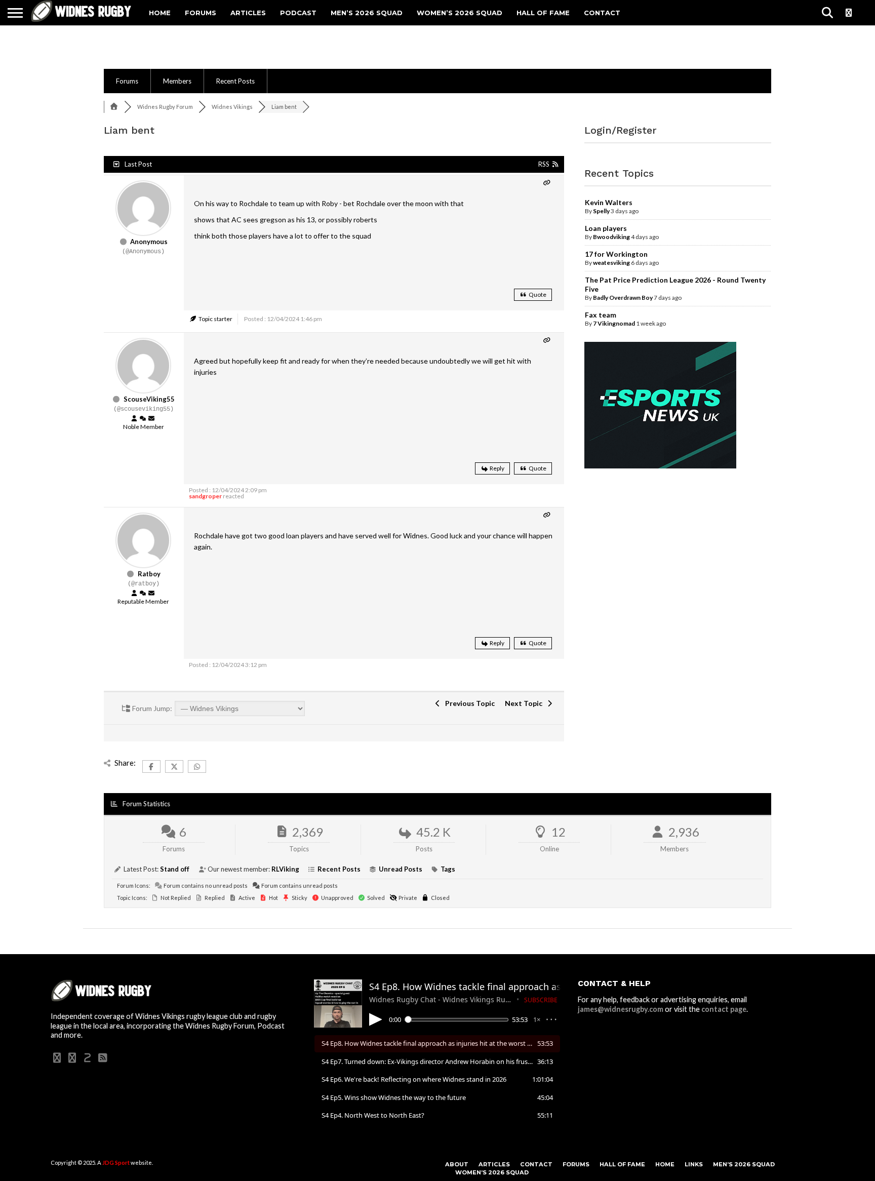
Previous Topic (468, 703)
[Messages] (151, 419)
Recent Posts (235, 81)
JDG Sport (116, 1162)
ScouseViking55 (149, 399)
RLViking (285, 869)
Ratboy (149, 574)
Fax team (600, 314)
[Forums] (113, 106)
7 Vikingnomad (614, 323)
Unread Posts (400, 869)
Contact (602, 13)
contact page (723, 1009)
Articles (248, 13)
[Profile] (134, 419)
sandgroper (205, 496)
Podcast (298, 13)
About (456, 1164)
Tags (448, 869)
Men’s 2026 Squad (367, 13)
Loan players (606, 228)
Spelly (601, 211)
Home (160, 13)
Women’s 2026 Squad (459, 13)
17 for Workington (616, 254)
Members (177, 81)
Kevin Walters (608, 202)
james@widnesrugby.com (620, 1009)
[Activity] (142, 419)
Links (694, 1164)
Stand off (174, 869)
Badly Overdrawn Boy (623, 297)
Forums (200, 13)
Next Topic (525, 703)
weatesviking (611, 262)
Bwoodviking (611, 237)
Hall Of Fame (543, 13)
